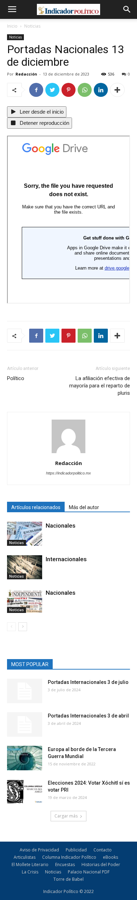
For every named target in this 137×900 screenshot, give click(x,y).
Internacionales (66, 559)
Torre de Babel (68, 879)
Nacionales (61, 525)
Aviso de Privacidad (39, 850)
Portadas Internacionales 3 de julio (88, 682)
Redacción (26, 74)
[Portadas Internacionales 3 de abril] (24, 724)
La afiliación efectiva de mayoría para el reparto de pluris (99, 385)
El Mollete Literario (30, 864)
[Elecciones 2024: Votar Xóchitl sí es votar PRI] (24, 791)
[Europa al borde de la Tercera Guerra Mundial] (24, 758)
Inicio (12, 26)
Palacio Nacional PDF (89, 872)
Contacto (102, 850)
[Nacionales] (24, 534)
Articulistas (24, 857)
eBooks (110, 857)
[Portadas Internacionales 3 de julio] (24, 691)
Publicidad (76, 850)
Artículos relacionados (35, 507)
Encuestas (65, 864)
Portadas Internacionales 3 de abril (88, 716)
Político (16, 378)
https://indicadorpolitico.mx (68, 473)
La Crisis (30, 872)
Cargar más (66, 816)
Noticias (32, 26)
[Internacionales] (24, 567)
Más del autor (84, 507)
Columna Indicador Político (69, 857)
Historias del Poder (100, 864)
